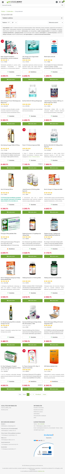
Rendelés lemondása (38, 409)
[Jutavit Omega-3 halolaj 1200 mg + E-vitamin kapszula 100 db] (54, 91)
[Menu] (57, 2)
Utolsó (44, 394)
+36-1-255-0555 (41, 424)
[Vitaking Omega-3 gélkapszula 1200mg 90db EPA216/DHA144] (54, 224)
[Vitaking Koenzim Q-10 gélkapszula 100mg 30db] (32, 224)
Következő (38, 394)
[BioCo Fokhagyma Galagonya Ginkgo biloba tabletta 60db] (11, 268)
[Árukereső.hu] (49, 435)
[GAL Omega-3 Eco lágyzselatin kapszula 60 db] (32, 47)
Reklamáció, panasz (38, 411)
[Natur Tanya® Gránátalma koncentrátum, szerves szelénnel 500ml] (11, 47)
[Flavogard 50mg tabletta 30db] (11, 224)
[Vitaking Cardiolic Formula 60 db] (54, 268)
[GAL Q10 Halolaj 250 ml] (11, 180)
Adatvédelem (37, 413)
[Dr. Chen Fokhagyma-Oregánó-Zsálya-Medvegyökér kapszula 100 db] (11, 356)
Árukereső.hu (48, 437)
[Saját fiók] (59, 2)
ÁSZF (35, 417)
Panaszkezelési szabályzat (40, 415)
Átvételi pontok (4, 409)
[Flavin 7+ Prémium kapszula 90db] (32, 135)
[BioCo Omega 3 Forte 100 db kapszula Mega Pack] (11, 91)
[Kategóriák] (2, 2)
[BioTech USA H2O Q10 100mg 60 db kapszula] (54, 135)
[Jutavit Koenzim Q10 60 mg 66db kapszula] (32, 180)
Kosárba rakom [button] (11, 79)
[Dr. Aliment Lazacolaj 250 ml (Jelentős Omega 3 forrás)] (11, 312)
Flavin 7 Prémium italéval (34, 156)
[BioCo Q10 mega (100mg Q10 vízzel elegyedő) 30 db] (54, 312)
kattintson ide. (41, 471)
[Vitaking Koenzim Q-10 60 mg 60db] (32, 268)
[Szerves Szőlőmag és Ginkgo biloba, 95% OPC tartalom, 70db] (32, 312)
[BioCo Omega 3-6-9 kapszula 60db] (54, 180)
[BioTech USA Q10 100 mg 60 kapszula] (32, 91)
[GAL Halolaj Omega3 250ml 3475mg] (11, 135)
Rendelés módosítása (39, 407)
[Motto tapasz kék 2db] (54, 47)
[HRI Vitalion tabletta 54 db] (54, 356)
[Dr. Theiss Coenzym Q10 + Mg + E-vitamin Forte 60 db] (32, 356)
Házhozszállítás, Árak (6, 407)
